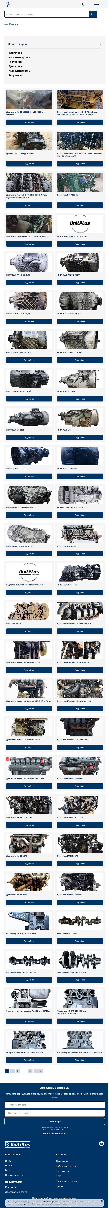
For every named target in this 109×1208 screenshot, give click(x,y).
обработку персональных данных (54, 1129)
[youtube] (101, 1145)
